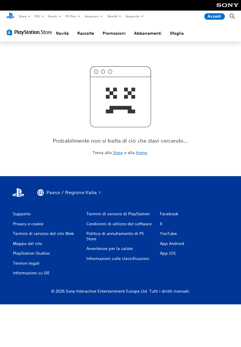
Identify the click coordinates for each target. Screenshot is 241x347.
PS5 (37, 16)
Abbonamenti (147, 33)
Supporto (132, 16)
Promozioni (114, 33)
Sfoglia (177, 33)
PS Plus (71, 16)
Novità (112, 16)
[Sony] (227, 9)
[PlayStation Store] (30, 32)
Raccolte (85, 33)
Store (22, 16)
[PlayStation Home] (10, 16)
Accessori (92, 16)
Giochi (52, 16)
